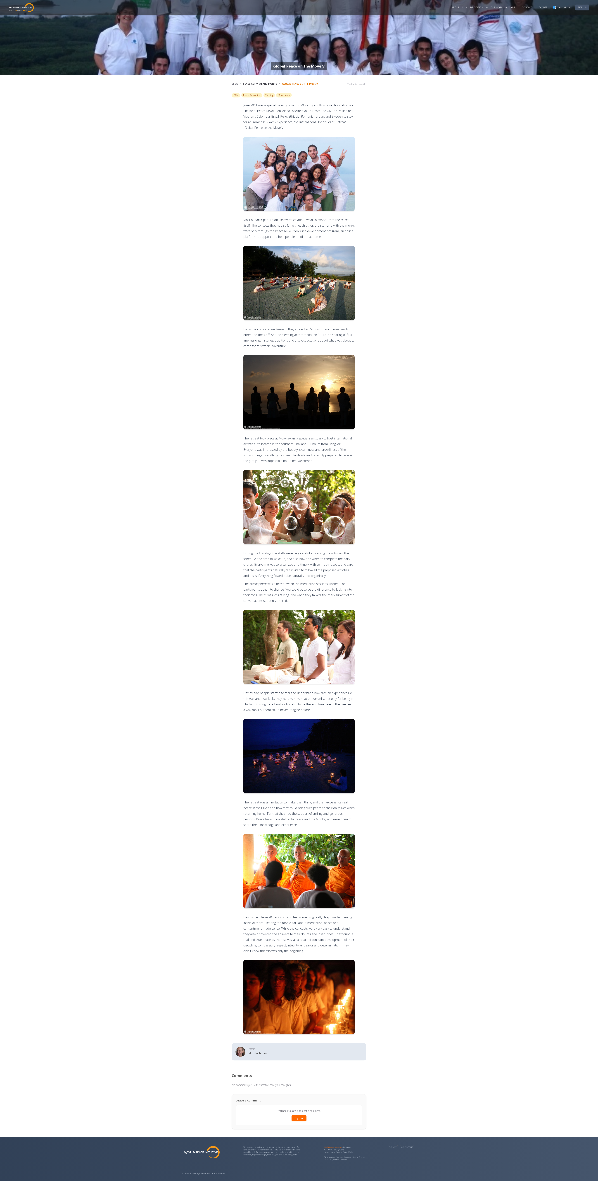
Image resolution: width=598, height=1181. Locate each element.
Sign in (566, 7)
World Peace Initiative (332, 1147)
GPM (236, 95)
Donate (393, 1147)
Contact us (407, 1147)
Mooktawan (284, 95)
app (513, 7)
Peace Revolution (251, 95)
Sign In (299, 1118)
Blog (235, 83)
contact (527, 7)
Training (269, 95)
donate (543, 7)
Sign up (582, 7)
